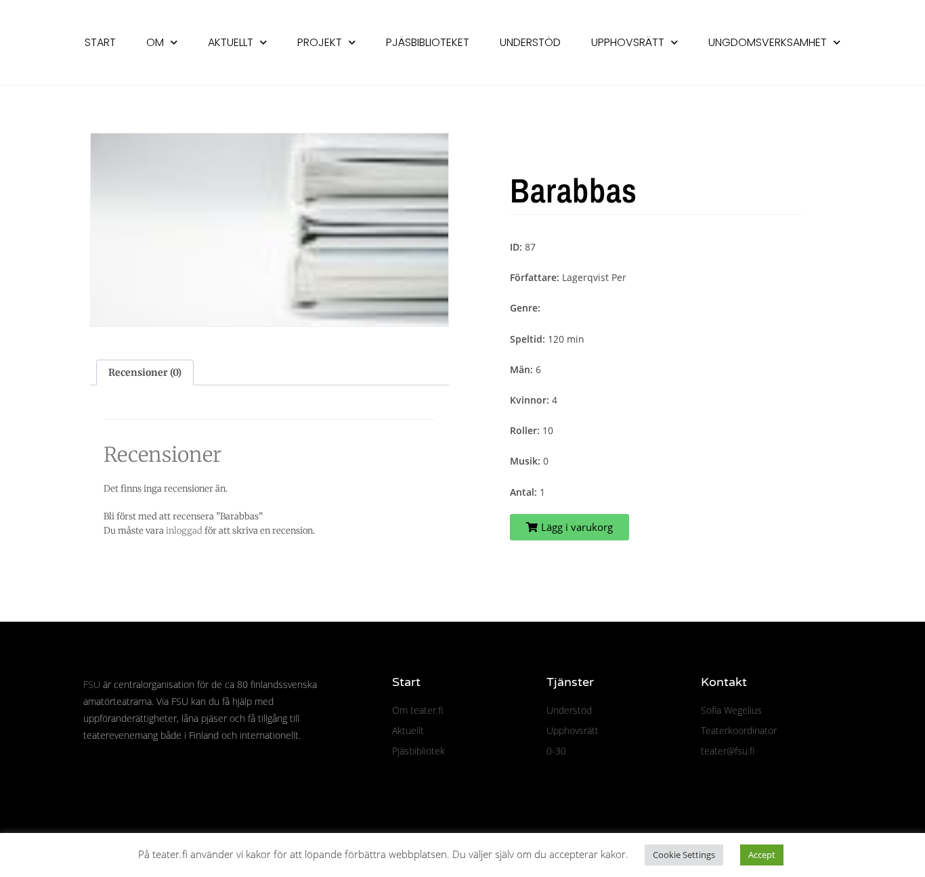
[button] (569, 527)
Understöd (530, 42)
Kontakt (724, 682)
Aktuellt (230, 42)
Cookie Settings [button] (684, 855)
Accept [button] (761, 855)
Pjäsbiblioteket (427, 42)
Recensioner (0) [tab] (144, 372)
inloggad (184, 530)
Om (155, 42)
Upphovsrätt (627, 42)
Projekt (319, 42)
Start (100, 42)
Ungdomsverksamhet (767, 42)
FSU (91, 684)
